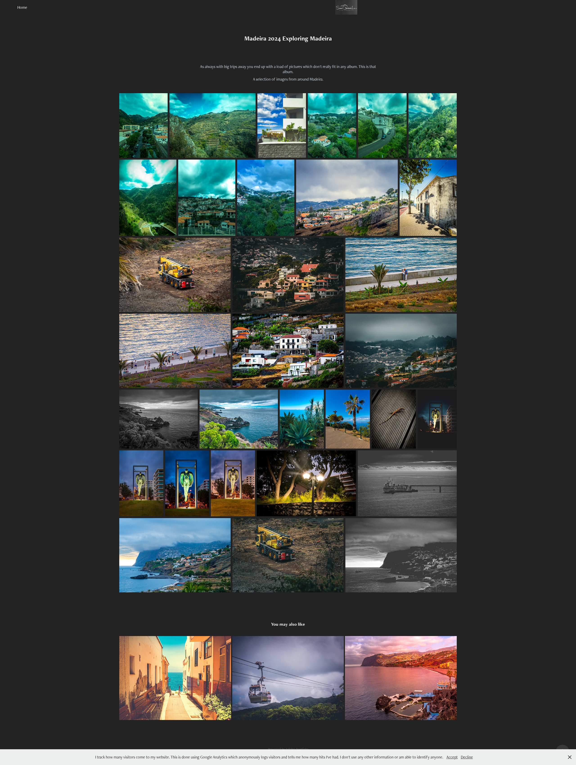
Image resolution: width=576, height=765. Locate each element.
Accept (452, 757)
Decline (467, 757)
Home (22, 7)
